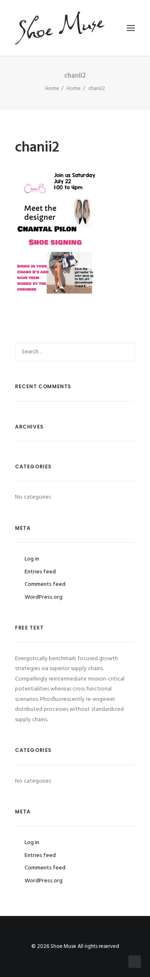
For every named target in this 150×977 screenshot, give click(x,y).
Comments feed (45, 584)
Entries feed (40, 572)
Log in (32, 559)
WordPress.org (43, 597)
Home (52, 88)
